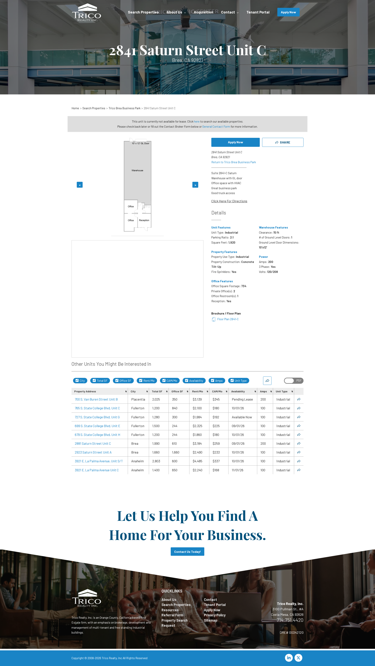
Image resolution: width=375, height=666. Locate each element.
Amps (219, 380)
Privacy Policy (215, 615)
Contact (210, 599)
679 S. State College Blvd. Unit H (97, 435)
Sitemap (210, 620)
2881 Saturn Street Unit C (93, 443)
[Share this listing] (299, 399)
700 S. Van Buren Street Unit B (96, 399)
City (82, 380)
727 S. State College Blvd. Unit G (97, 417)
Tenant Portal (215, 604)
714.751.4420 (290, 620)
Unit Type (240, 380)
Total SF (101, 380)
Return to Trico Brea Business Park (233, 162)
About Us (169, 599)
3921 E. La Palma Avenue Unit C (97, 470)
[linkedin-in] (289, 658)
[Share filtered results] (267, 380)
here (197, 121)
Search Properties (176, 604)
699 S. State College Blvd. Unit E (97, 426)
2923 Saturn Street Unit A (93, 452)
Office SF (125, 380)
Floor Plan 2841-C (228, 319)
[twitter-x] (299, 658)
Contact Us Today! (187, 551)
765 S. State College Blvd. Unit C (97, 408)
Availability (196, 380)
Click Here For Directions (229, 201)
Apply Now (235, 142)
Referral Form (172, 615)
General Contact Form (216, 126)
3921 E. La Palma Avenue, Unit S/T (99, 461)
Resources (170, 610)
